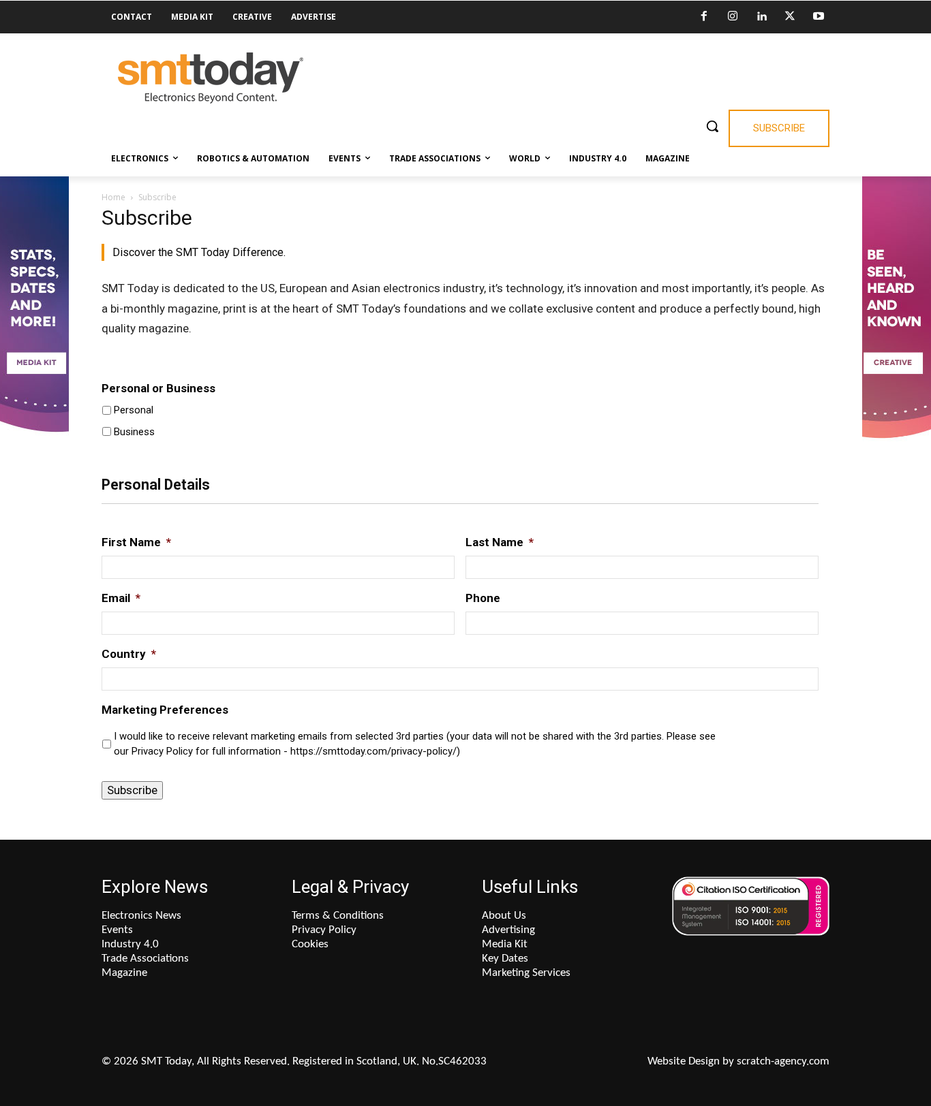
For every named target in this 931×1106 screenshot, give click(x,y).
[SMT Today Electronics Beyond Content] (211, 78)
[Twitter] (790, 17)
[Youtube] (818, 17)
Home (113, 197)
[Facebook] (704, 17)
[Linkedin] (761, 17)
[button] (712, 126)
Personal (133, 410)
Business (134, 432)
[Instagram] (733, 17)
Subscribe (132, 790)
